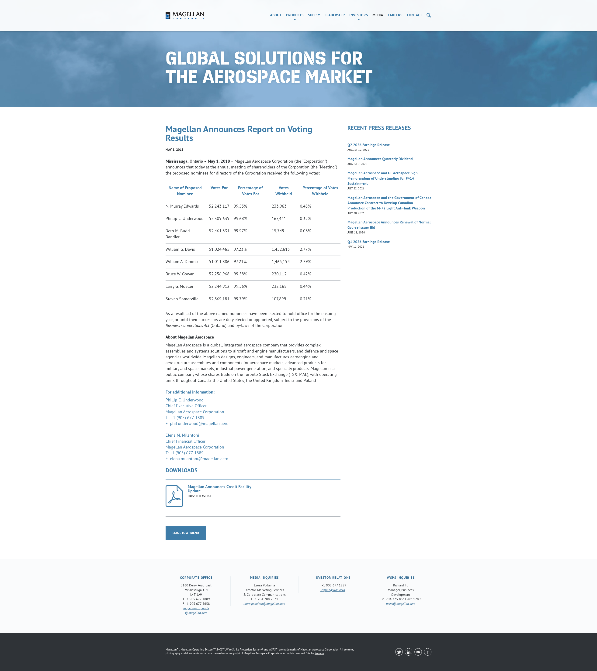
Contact (414, 15)
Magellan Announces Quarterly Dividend (380, 161)
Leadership (335, 15)
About (275, 15)
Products (294, 15)
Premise (319, 653)
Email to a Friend (186, 533)
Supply (314, 15)
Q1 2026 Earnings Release (368, 244)
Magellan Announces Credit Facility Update (219, 489)
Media (377, 15)
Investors (358, 15)
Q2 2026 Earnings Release (368, 147)
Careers (395, 15)
